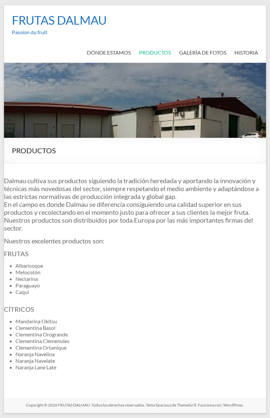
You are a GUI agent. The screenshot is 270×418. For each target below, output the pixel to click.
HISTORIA (246, 52)
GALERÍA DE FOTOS (202, 52)
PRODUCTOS (155, 52)
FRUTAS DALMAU (59, 20)
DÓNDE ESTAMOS (109, 52)
